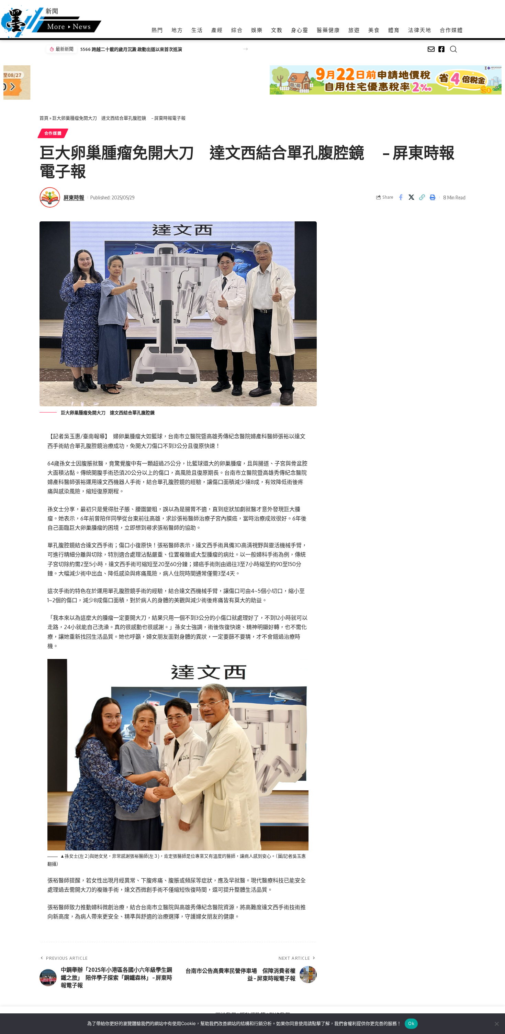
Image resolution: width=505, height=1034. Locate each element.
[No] (496, 1023)
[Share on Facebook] (400, 197)
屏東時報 (74, 197)
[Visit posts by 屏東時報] (50, 197)
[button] (245, 49)
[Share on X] (411, 197)
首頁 (44, 118)
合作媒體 (53, 133)
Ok (411, 1023)
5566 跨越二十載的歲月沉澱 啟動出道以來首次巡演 (131, 49)
